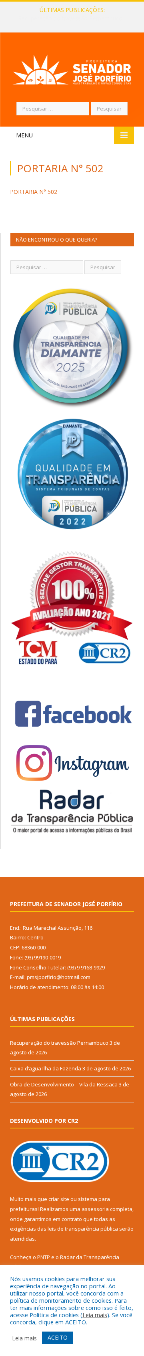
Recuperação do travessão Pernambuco (59, 1042)
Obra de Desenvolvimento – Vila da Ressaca (64, 1084)
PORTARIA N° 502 (33, 191)
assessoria (95, 1209)
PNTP (43, 1257)
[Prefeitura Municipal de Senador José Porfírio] (72, 68)
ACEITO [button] (58, 1337)
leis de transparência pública (83, 1228)
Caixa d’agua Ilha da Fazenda (70, 18)
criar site (58, 1199)
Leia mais (94, 1315)
